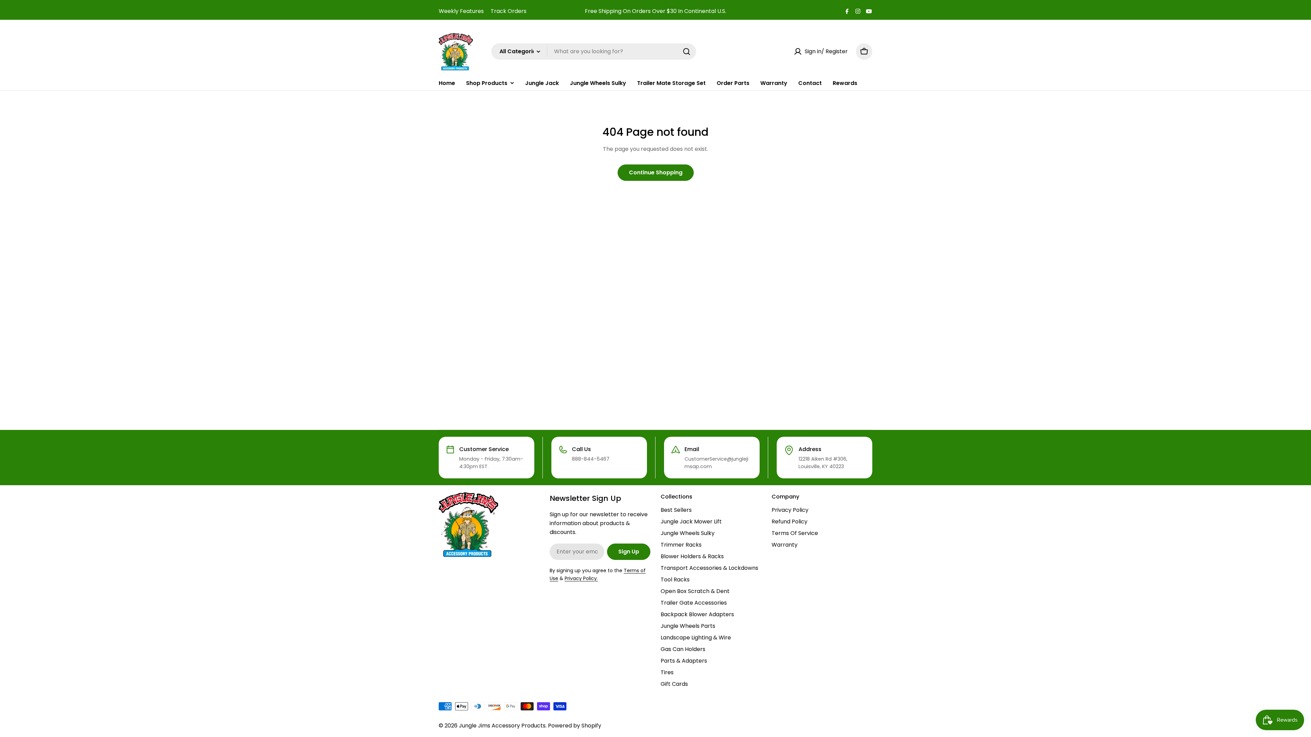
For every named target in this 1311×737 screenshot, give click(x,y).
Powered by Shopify (574, 725)
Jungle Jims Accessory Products (502, 725)
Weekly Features (461, 11)
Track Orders (508, 11)
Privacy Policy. (581, 578)
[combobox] (593, 51)
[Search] (686, 51)
